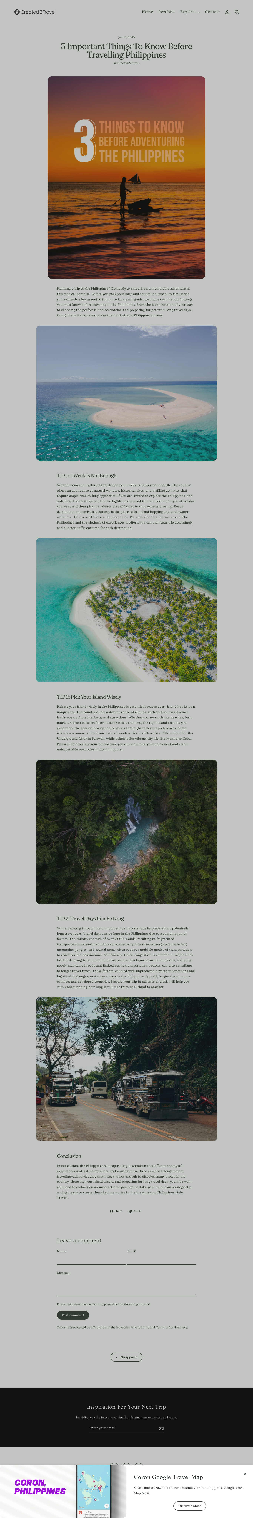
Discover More (189, 1506)
